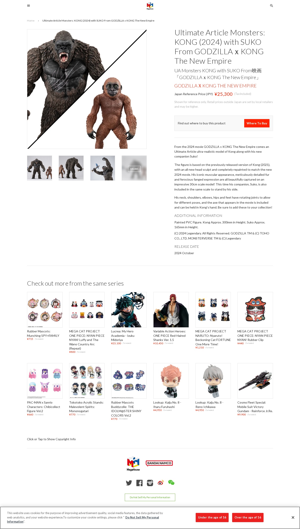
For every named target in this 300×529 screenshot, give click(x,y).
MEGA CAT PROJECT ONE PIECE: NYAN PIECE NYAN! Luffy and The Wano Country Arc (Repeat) (87, 339)
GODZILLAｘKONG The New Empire (215, 86)
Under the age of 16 (212, 517)
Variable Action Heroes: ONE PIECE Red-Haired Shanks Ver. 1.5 (169, 335)
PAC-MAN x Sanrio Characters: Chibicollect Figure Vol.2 (43, 406)
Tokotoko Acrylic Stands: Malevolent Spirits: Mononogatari (86, 406)
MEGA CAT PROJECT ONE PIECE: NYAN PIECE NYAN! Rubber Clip (255, 335)
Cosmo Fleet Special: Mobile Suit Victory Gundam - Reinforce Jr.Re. (255, 406)
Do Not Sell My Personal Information (150, 497)
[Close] (293, 517)
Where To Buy (257, 123)
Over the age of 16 (248, 517)
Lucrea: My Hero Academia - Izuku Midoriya (122, 335)
